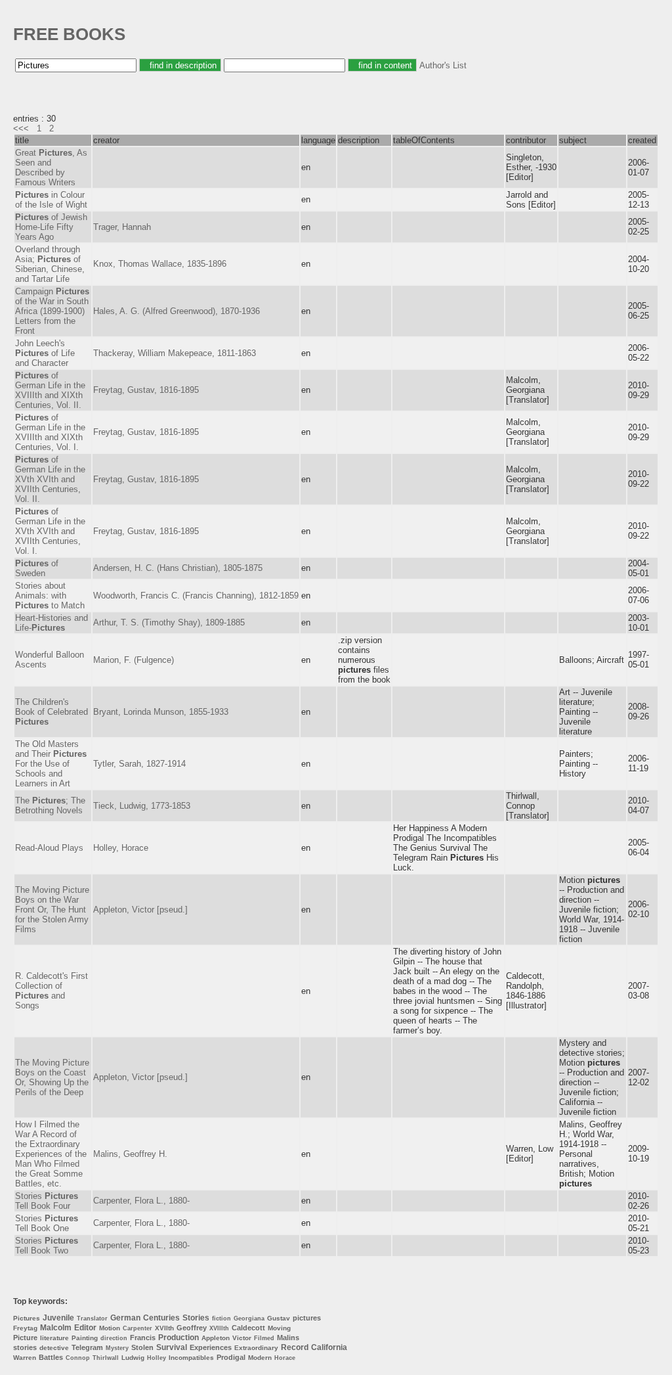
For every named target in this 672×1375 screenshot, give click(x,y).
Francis (143, 1337)
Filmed (264, 1338)
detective (54, 1347)
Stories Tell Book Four (46, 1201)
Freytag (25, 1328)
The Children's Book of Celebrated (51, 712)
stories (25, 1347)
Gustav (278, 1318)
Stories (195, 1317)
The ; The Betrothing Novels (50, 805)
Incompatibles (191, 1357)
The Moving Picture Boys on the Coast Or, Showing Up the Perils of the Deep (52, 1077)
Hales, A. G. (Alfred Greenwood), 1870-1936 (176, 311)
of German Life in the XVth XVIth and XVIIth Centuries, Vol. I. (50, 531)
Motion (109, 1328)
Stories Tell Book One (46, 1223)
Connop (78, 1358)
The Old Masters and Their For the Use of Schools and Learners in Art (51, 763)
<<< (21, 128)
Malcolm (56, 1327)
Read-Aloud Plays (49, 848)
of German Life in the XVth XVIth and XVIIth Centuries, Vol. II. (50, 479)
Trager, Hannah (122, 227)
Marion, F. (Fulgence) (133, 660)
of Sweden (36, 568)
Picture (25, 1337)
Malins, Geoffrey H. (130, 1154)
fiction (221, 1318)
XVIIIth (219, 1328)
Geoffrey (192, 1328)
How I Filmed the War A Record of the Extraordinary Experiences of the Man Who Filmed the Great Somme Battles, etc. (51, 1153)
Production (178, 1337)
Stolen (142, 1347)
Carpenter (137, 1328)
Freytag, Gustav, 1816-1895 (146, 390)
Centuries (161, 1317)
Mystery (117, 1348)
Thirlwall (106, 1358)
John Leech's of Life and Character (45, 353)
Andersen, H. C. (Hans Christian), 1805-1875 (177, 568)
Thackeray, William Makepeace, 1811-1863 (174, 353)
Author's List (443, 65)
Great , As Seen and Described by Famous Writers (51, 167)
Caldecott (248, 1328)
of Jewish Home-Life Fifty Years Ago (51, 227)
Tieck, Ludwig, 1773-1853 (141, 806)
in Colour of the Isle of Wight (51, 200)
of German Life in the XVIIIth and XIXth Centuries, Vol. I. (50, 432)
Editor (85, 1327)
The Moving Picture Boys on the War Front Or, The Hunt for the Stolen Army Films (52, 909)
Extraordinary (256, 1347)
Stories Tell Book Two (46, 1245)
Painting (85, 1337)
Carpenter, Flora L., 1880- (141, 1201)
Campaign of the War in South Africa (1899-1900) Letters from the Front (52, 311)
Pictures (26, 1318)
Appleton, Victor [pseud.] (140, 909)
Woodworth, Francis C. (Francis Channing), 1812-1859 (196, 595)
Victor (241, 1337)
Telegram (87, 1347)
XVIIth (164, 1328)
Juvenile (58, 1317)
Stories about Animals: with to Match (50, 595)
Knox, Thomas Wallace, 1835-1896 (159, 264)
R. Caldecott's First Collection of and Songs (51, 990)
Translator (92, 1318)
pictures (307, 1318)
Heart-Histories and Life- (51, 623)
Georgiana (249, 1318)
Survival (171, 1347)
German (125, 1317)
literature (54, 1337)
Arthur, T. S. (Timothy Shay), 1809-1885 (169, 622)
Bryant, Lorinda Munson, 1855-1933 (160, 712)
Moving (279, 1328)
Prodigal (231, 1357)
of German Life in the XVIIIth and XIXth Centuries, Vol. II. (50, 390)
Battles (51, 1357)
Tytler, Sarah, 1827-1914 (139, 764)
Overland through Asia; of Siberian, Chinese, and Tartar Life (50, 264)
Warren (24, 1357)
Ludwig (132, 1357)
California (329, 1347)
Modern (260, 1357)
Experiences (211, 1347)
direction (113, 1338)
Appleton (215, 1337)
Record (294, 1347)
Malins (288, 1337)
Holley (156, 1358)
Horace (284, 1358)
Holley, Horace (120, 848)
